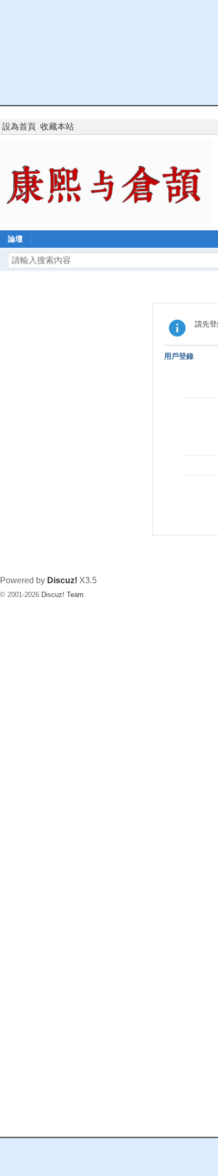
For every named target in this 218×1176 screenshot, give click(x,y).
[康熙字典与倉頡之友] (106, 181)
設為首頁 (19, 126)
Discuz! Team (62, 595)
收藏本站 (57, 126)
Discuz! (62, 580)
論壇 (15, 239)
